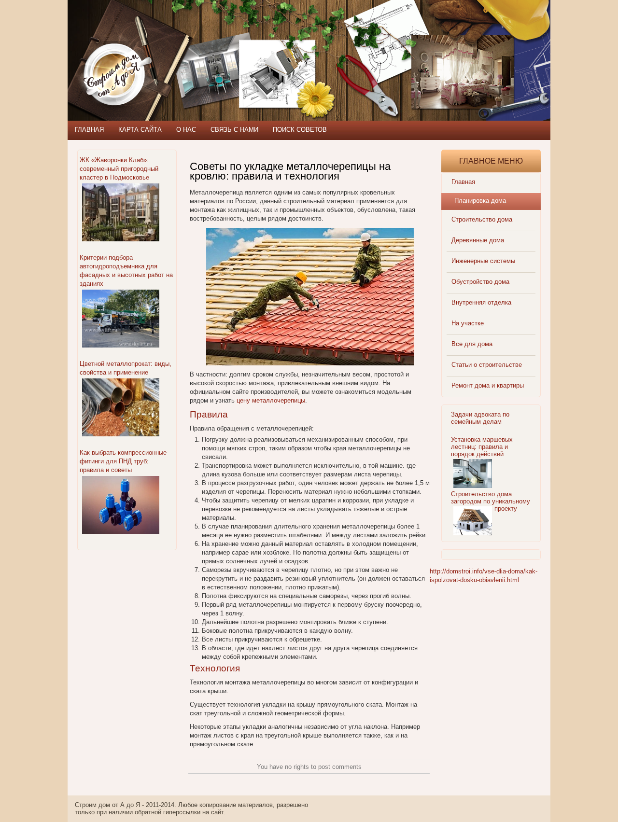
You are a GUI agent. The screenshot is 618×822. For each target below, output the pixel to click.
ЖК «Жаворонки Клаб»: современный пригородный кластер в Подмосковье (119, 168)
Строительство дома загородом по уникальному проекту (490, 501)
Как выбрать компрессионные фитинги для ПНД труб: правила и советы (123, 461)
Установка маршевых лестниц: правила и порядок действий (482, 447)
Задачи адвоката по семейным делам (480, 418)
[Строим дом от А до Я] (171, 43)
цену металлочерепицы (271, 400)
